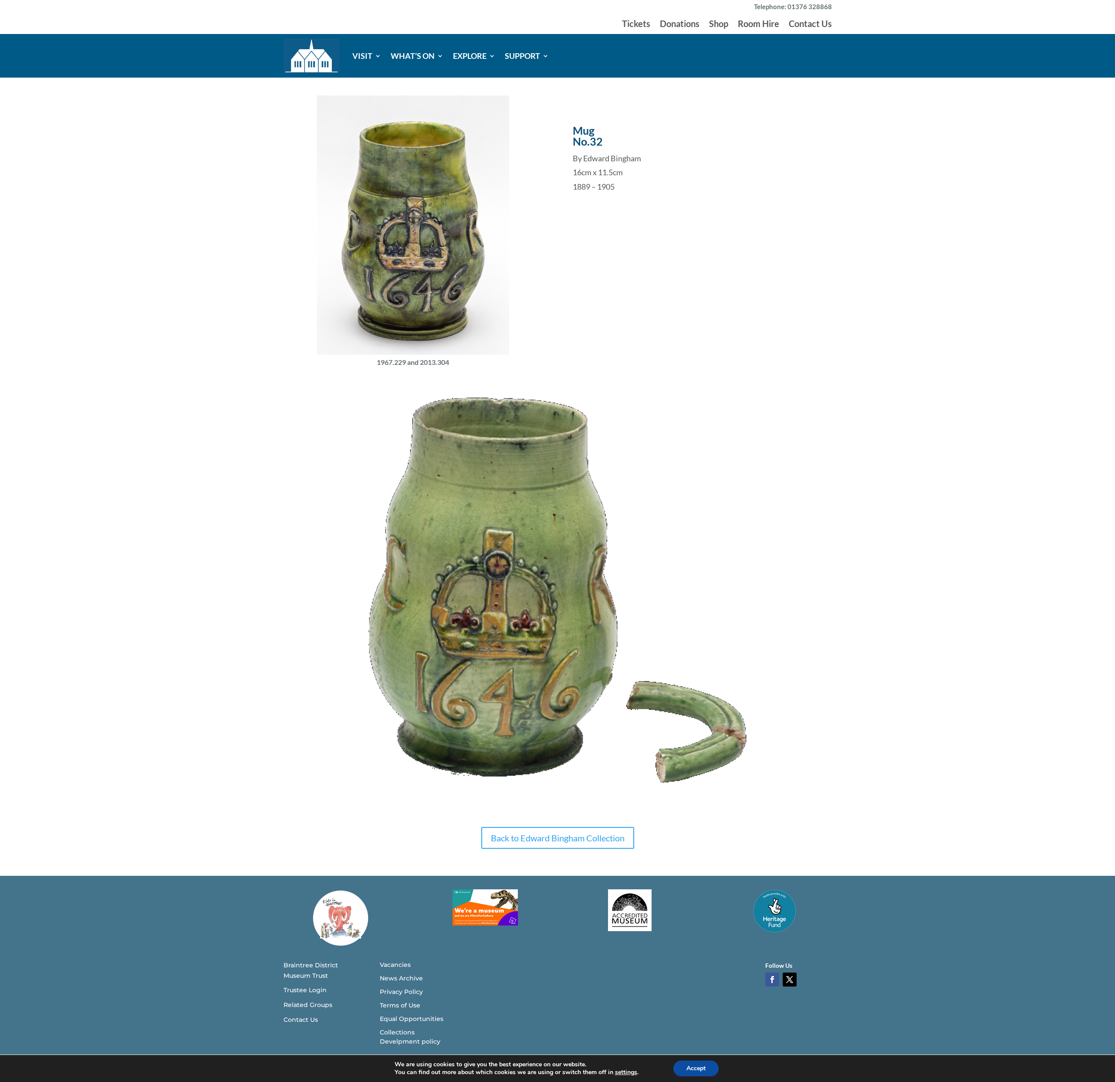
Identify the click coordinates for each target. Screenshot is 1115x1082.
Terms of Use (400, 1005)
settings (626, 1072)
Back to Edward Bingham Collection (558, 838)
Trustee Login (305, 990)
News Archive (401, 978)
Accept (696, 1068)
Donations (679, 24)
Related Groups (308, 1005)
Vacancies (395, 965)
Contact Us (810, 24)
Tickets (636, 24)
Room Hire (758, 24)
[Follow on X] (790, 980)
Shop (718, 24)
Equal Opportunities (411, 1019)
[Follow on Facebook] (772, 980)
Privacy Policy (401, 992)
